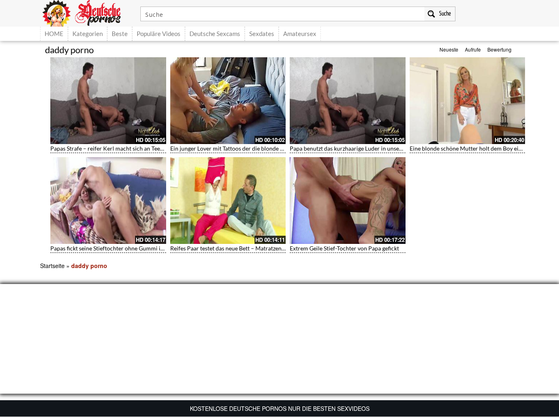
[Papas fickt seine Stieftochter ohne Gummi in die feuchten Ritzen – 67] (108, 200)
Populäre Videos (158, 33)
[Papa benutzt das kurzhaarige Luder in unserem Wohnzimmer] (348, 100)
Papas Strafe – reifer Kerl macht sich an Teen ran (111, 148)
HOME (54, 33)
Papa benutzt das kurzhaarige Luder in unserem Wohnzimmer (367, 148)
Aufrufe (473, 49)
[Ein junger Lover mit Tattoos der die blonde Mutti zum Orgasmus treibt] (228, 100)
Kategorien (87, 33)
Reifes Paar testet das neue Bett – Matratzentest (230, 248)
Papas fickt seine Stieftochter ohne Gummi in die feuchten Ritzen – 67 (138, 248)
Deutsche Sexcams (214, 33)
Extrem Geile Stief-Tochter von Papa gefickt (344, 248)
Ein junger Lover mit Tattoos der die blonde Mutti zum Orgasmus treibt (259, 148)
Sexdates (261, 33)
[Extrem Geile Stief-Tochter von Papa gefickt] (348, 200)
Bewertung (499, 49)
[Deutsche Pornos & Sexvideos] (87, 12)
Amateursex (299, 33)
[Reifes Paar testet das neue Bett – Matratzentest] (228, 200)
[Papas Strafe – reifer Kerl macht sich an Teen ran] (108, 100)
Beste (120, 33)
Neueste (449, 49)
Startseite (52, 265)
